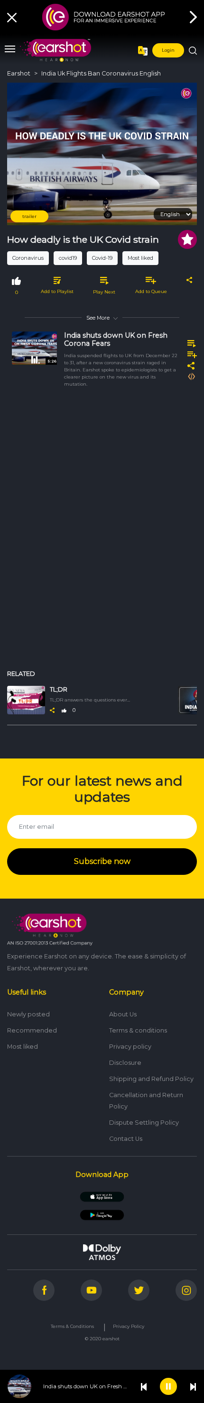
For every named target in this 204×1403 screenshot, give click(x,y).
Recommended (32, 1030)
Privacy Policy (128, 1326)
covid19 (68, 258)
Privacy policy (130, 1046)
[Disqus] (102, 534)
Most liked (140, 258)
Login (168, 50)
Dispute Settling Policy (144, 1122)
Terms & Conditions (72, 1326)
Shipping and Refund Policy (151, 1078)
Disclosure (125, 1062)
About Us (123, 1014)
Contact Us (125, 1138)
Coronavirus (28, 258)
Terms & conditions (138, 1030)
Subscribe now (102, 861)
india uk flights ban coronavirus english (101, 73)
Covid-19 (102, 258)
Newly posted (28, 1014)
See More (98, 317)
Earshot (18, 73)
